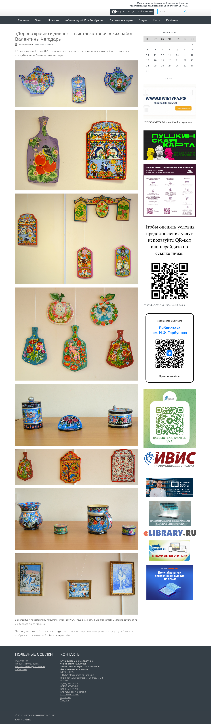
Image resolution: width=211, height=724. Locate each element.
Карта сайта (23, 719)
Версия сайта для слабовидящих (135, 11)
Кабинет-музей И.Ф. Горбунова (84, 20)
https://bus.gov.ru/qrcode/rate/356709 (164, 304)
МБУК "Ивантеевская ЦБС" (40, 715)
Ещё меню (172, 20)
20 (169, 60)
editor (50, 44)
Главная (23, 20)
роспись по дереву (108, 631)
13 (169, 54)
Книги (156, 20)
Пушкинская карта (121, 20)
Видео (143, 20)
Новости (53, 20)
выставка (92, 631)
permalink (65, 635)
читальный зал (36, 635)
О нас (38, 20)
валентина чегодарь (75, 631)
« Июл (168, 77)
